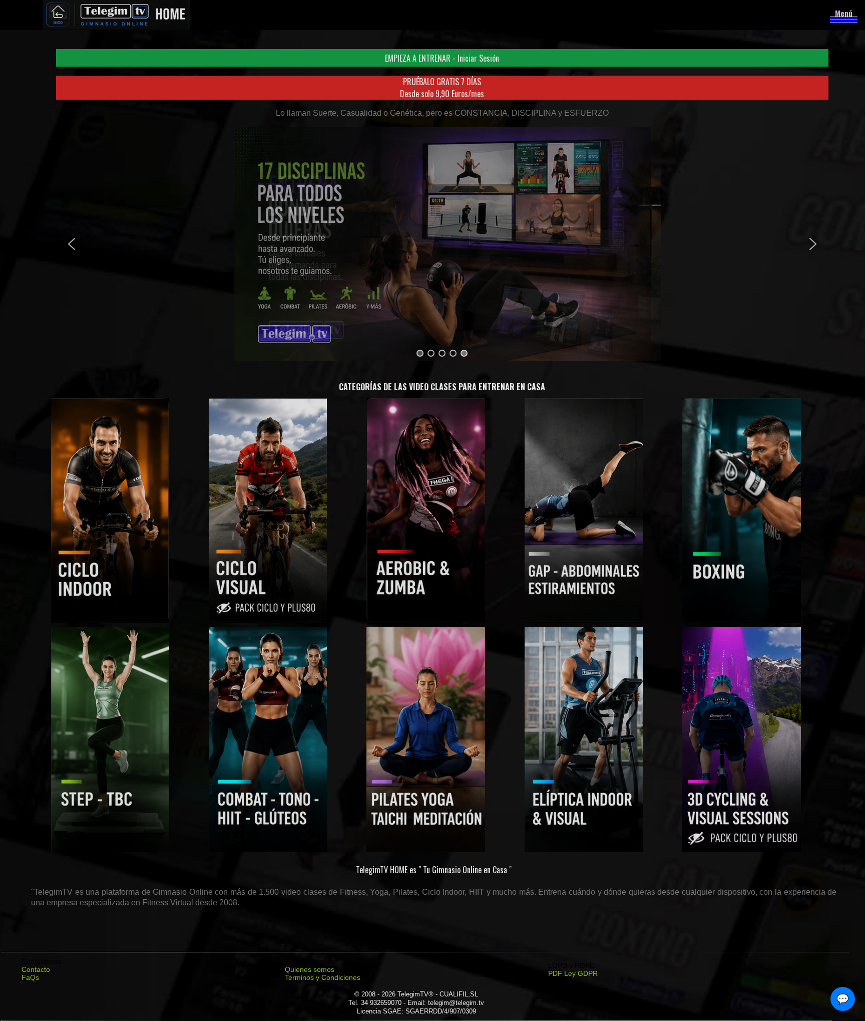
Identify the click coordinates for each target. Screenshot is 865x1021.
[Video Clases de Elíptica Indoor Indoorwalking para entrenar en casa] (584, 849)
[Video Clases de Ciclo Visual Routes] (268, 620)
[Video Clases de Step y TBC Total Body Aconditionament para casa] (110, 849)
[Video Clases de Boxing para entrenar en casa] (741, 620)
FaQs (30, 977)
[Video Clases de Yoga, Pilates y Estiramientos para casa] (425, 849)
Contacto (36, 969)
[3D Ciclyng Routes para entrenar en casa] (741, 849)
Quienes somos (309, 969)
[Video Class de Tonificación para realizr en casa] (268, 849)
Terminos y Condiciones (322, 977)
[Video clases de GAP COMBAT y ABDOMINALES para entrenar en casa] (584, 620)
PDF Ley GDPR (573, 973)
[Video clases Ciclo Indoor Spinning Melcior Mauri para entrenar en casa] (110, 620)
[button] (442, 58)
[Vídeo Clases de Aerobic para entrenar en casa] (425, 620)
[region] (442, 244)
